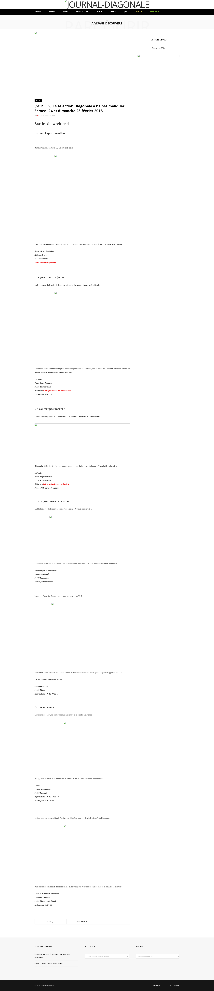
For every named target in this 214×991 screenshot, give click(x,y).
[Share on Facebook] (111, 922)
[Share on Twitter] (114, 922)
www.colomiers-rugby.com (45, 262)
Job (125, 12)
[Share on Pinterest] (120, 922)
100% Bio (138, 12)
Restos (52, 12)
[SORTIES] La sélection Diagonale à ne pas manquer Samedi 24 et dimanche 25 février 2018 (79, 108)
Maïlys (39, 115)
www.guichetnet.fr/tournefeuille (57, 390)
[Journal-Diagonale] (107, 4)
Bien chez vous (82, 12)
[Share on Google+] (117, 922)
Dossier (38, 12)
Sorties (113, 12)
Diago (155, 48)
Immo (99, 12)
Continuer (82, 922)
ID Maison (154, 12)
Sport (65, 12)
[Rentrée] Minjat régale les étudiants (49, 963)
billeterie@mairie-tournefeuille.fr (56, 484)
